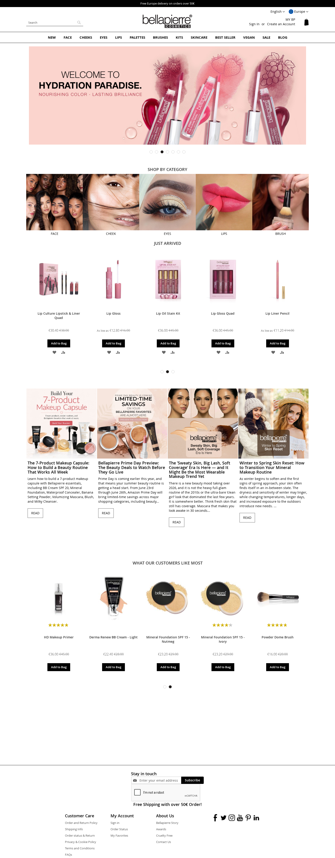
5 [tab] (173, 151)
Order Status (119, 829)
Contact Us (163, 842)
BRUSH (280, 233)
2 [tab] (156, 151)
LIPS (224, 233)
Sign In (254, 24)
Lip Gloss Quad (114, 313)
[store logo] (167, 21)
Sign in (115, 823)
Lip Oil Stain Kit (59, 313)
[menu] (167, 37)
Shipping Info (74, 829)
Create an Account (281, 24)
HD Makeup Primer (59, 637)
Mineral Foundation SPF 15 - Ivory (223, 639)
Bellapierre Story (167, 823)
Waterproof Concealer (278, 313)
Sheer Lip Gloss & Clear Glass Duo (223, 315)
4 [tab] (167, 151)
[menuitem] (52, 37)
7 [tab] (184, 151)
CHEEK (111, 233)
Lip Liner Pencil (169, 313)
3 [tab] (162, 151)
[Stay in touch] (160, 780)
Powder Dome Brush (278, 637)
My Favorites (119, 835)
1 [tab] (151, 151)
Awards (161, 829)
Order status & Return (80, 835)
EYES (167, 233)
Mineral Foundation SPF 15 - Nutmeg (168, 639)
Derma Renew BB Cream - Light (113, 637)
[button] (298, 11)
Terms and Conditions (80, 848)
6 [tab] (178, 151)
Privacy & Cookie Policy (80, 842)
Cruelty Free (164, 835)
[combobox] (54, 22)
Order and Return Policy (81, 823)
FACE (54, 233)
